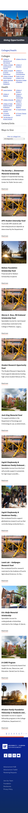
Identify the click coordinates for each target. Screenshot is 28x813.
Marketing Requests (10, 772)
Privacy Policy (8, 789)
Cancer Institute (7, 90)
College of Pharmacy (19, 100)
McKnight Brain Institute (7, 110)
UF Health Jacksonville (6, 114)
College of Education (19, 65)
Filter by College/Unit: (14, 136)
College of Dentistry (19, 91)
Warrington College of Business (21, 81)
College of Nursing (8, 100)
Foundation (7, 783)
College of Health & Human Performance (8, 72)
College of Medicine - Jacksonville (19, 96)
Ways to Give (7, 130)
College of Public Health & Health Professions (7, 105)
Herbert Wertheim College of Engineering (8, 82)
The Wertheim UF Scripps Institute (8, 118)
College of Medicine (6, 95)
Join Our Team (8, 781)
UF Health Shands (21, 109)
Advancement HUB (9, 767)
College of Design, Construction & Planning (8, 66)
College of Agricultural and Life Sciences (7, 61)
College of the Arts (21, 59)
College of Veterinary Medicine (19, 105)
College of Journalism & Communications (20, 72)
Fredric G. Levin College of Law (20, 77)
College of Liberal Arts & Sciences (8, 77)
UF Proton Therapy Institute (21, 114)
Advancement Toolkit (10, 770)
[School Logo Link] (13, 746)
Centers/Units (7, 123)
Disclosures (7, 786)
